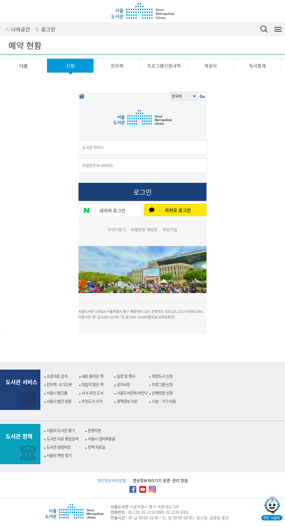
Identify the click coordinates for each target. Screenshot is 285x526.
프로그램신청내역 (164, 65)
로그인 (48, 29)
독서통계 (257, 65)
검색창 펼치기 (264, 29)
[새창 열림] (272, 505)
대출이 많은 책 (92, 384)
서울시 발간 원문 (59, 401)
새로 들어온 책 (92, 376)
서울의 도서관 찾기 (60, 430)
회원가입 (170, 229)
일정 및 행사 (126, 376)
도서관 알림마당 (58, 447)
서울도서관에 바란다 (132, 392)
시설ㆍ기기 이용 (164, 401)
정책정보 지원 (127, 401)
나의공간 (20, 29)
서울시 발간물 (56, 392)
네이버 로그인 (112, 210)
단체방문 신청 (162, 392)
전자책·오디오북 (59, 384)
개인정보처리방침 (111, 480)
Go (202, 96)
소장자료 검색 (56, 376)
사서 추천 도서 (92, 392)
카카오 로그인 (178, 210)
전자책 (117, 65)
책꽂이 (210, 65)
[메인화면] (81, 96)
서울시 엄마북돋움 (101, 438)
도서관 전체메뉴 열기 (278, 29)
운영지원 (94, 430)
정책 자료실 (96, 447)
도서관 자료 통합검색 (62, 438)
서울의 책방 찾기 (59, 455)
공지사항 (123, 384)
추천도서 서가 (92, 401)
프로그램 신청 (162, 384)
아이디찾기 (117, 229)
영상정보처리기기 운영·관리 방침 (160, 480)
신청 (70, 65)
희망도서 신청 (162, 376)
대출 (23, 65)
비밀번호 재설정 (144, 229)
